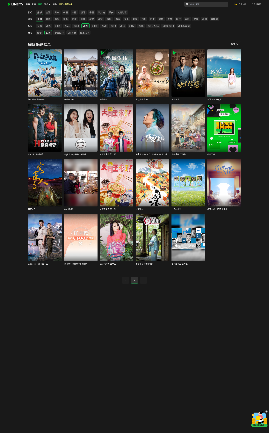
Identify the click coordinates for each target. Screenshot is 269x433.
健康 (161, 19)
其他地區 (122, 12)
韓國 (65, 12)
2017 (131, 26)
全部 (39, 12)
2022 (85, 26)
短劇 (144, 19)
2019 (113, 26)
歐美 (111, 12)
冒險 (187, 19)
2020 (103, 26)
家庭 (196, 19)
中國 (74, 12)
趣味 (178, 19)
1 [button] (134, 280)
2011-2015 (153, 26)
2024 (66, 26)
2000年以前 (184, 26)
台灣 (48, 12)
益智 (100, 19)
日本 (57, 12)
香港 (83, 12)
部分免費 (59, 32)
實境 (48, 19)
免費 (48, 32)
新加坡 (101, 12)
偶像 (117, 19)
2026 (48, 26)
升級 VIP (242, 4)
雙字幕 (214, 19)
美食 (65, 19)
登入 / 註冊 (256, 4)
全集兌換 (84, 32)
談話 (83, 19)
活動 (55, 4)
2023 (76, 26)
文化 (126, 19)
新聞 (135, 19)
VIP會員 (72, 32)
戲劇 (28, 4)
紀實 (91, 19)
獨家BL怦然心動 (66, 4)
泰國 (91, 12)
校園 (204, 19)
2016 (140, 26)
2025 (57, 26)
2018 (122, 26)
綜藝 (40, 4)
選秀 (57, 19)
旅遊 (74, 19)
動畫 (34, 4)
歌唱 (109, 19)
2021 (94, 26)
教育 (170, 19)
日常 (152, 19)
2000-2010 (168, 26)
